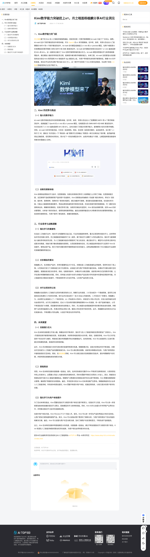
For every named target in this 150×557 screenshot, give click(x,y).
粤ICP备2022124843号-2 (26, 552)
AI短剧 (57, 3)
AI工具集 (24, 3)
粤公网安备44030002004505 (49, 552)
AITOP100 (73, 435)
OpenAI (71, 42)
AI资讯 (33, 3)
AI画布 (95, 3)
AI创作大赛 (67, 3)
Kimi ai (125, 19)
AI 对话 (106, 3)
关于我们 (125, 542)
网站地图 (125, 539)
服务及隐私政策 (127, 536)
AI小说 (76, 3)
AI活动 (41, 3)
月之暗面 (37, 39)
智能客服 (62, 353)
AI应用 (84, 3)
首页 (16, 3)
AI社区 (49, 3)
